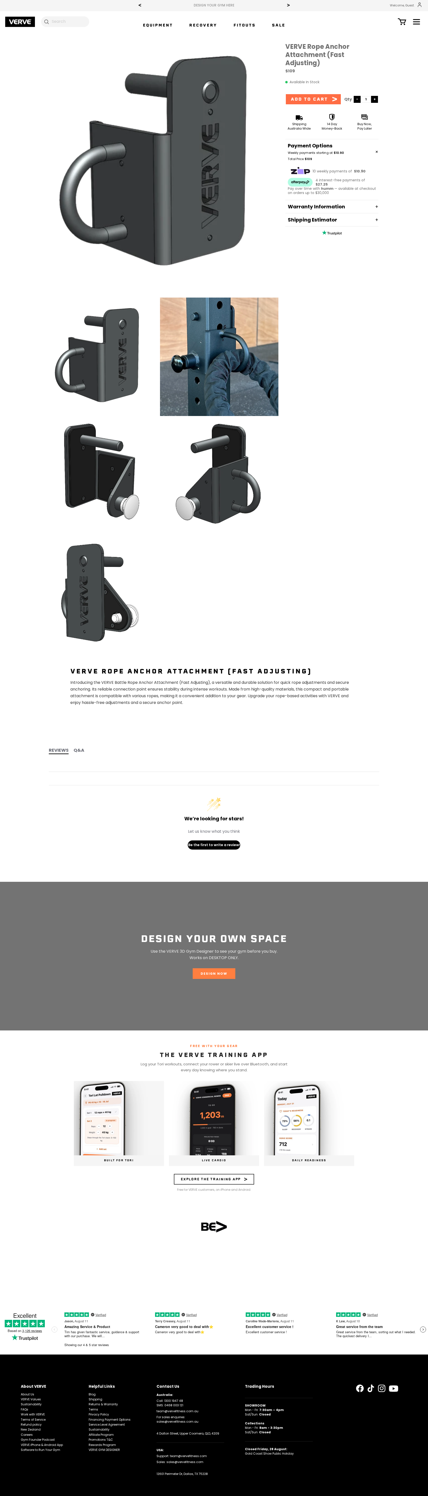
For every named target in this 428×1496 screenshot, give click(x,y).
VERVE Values (31, 1399)
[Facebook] (360, 1388)
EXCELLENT (193, 5)
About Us (27, 1394)
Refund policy (31, 1424)
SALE (278, 25)
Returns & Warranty (103, 1404)
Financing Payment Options (110, 1419)
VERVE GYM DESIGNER (104, 1450)
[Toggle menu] (416, 22)
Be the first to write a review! (214, 844)
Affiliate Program (101, 1435)
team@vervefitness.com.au (177, 1411)
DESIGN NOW (214, 973)
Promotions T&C (101, 1440)
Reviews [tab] (59, 750)
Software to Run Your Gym (40, 1450)
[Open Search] (46, 21)
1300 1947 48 (173, 1401)
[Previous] (140, 6)
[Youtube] (393, 1389)
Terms (93, 1409)
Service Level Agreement (107, 1424)
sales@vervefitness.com (184, 1462)
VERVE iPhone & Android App (42, 1445)
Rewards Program (102, 1445)
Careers (27, 1435)
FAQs (24, 1409)
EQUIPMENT (158, 25)
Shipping (95, 1399)
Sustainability (31, 1404)
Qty (348, 99)
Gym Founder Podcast (38, 1440)
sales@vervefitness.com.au (177, 1421)
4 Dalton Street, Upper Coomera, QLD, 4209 (188, 1433)
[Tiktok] (371, 1388)
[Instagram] (381, 1388)
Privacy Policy (99, 1414)
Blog (92, 1394)
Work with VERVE (33, 1414)
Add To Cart (309, 99)
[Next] (288, 6)
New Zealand (31, 1429)
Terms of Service (33, 1419)
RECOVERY (203, 25)
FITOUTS (245, 25)
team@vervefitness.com (188, 1456)
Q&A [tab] (79, 750)
